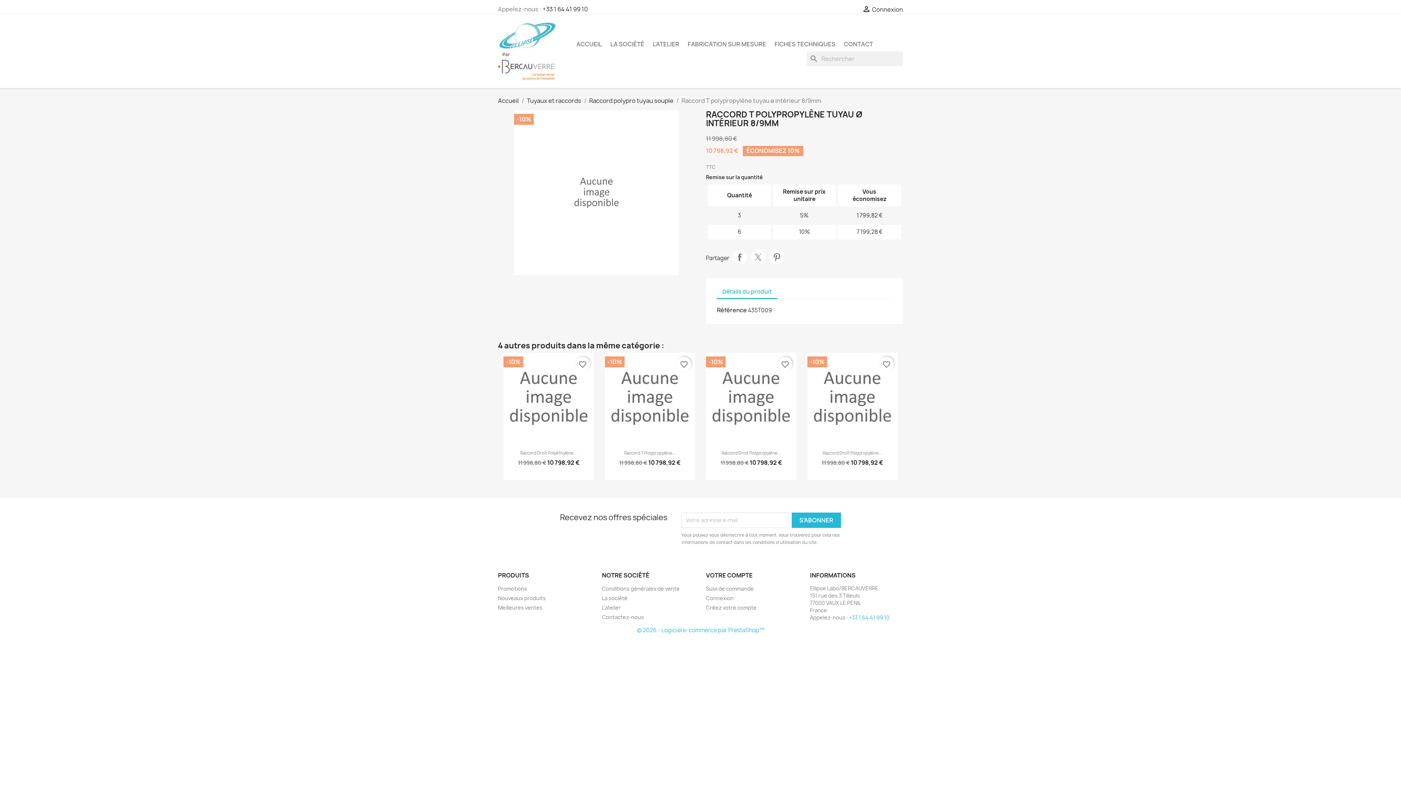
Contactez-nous (623, 617)
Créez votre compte (731, 607)
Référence (732, 310)
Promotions (512, 588)
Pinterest (776, 257)
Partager (739, 257)
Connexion (720, 598)
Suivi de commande (730, 588)
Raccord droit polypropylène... (751, 453)
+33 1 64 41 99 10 (565, 9)
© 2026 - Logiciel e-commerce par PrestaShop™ (700, 630)
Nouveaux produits (522, 598)
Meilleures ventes (520, 607)
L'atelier (666, 44)
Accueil (589, 44)
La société (627, 44)
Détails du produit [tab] (747, 292)
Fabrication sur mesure (727, 44)
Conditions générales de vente (641, 588)
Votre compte (729, 575)
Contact (858, 44)
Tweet (758, 257)
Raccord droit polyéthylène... (548, 453)
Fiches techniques (805, 44)
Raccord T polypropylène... (650, 453)
